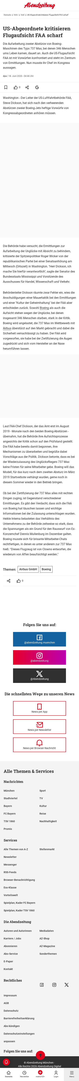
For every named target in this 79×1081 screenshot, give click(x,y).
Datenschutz (11, 1010)
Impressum (10, 995)
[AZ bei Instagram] (54, 985)
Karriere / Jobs (12, 938)
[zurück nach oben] (40, 1056)
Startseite (7, 15)
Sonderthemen (48, 953)
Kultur (43, 806)
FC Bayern (10, 813)
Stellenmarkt (47, 849)
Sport (43, 790)
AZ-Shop (44, 938)
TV (41, 798)
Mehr (16, 15)
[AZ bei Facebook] (42, 985)
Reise (43, 813)
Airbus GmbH (28, 569)
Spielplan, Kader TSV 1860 (19, 910)
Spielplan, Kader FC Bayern (19, 902)
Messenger (10, 864)
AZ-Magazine (47, 946)
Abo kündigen (12, 1026)
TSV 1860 (9, 821)
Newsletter (10, 856)
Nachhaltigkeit (48, 821)
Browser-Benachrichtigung (19, 879)
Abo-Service (11, 953)
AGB (6, 1003)
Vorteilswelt (11, 895)
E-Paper (8, 961)
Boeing (44, 308)
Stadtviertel (10, 798)
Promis (8, 828)
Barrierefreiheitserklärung (19, 1018)
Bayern (8, 806)
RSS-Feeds (10, 872)
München (9, 790)
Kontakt (8, 969)
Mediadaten (47, 930)
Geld (22, 15)
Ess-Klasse (10, 887)
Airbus (7, 328)
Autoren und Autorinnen (18, 930)
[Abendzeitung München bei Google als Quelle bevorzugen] (37, 87)
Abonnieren (10, 946)
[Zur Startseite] (39, 8)
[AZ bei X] (66, 985)
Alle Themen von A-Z (16, 849)
